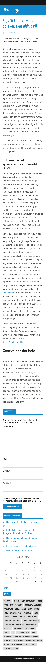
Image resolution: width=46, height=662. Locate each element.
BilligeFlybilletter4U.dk (13, 342)
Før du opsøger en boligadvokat (21, 545)
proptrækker (19, 640)
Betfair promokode (28, 601)
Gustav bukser (9, 624)
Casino (36, 609)
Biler (40, 601)
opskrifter (8, 640)
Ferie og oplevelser (10, 41)
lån (13, 632)
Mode (33, 632)
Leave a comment (30, 41)
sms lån (6, 644)
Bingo (6, 605)
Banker (16, 601)
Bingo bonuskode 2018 (33, 605)
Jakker (32, 628)
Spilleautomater (30, 644)
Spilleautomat (17, 644)
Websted (7, 483)
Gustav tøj (20, 624)
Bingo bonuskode (16, 605)
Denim (36, 613)
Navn (5, 459)
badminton (7, 601)
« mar (5, 587)
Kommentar (9, 427)
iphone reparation (20, 628)
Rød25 (39, 640)
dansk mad (27, 613)
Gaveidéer (16, 621)
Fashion (14, 617)
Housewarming (31, 624)
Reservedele (30, 640)
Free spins (7, 621)
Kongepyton (29, 38)
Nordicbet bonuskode (30, 636)
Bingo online (8, 609)
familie (6, 617)
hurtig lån (7, 628)
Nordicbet (17, 636)
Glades (37, 658)
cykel (6, 613)
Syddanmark (8, 292)
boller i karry (20, 609)
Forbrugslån (32, 617)
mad (27, 632)
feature (22, 617)
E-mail (6, 471)
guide (25, 621)
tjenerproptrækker (11, 648)
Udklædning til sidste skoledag (20, 550)
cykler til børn (15, 613)
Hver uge (12, 10)
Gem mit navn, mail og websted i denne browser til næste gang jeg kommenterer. (22, 500)
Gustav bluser (34, 621)
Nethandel (7, 636)
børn (30, 609)
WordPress (27, 658)
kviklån (6, 632)
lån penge (20, 632)
